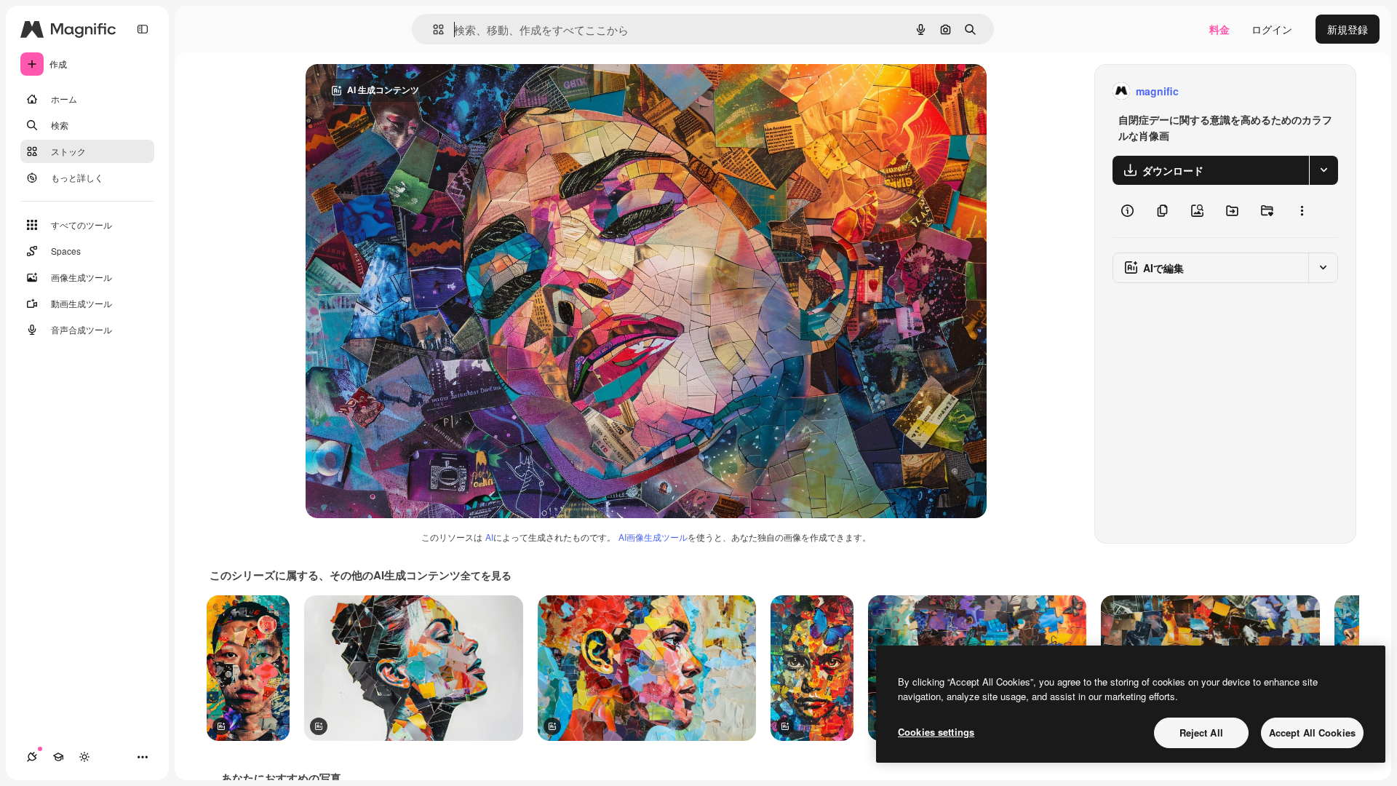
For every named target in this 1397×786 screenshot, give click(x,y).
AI (489, 537)
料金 (1219, 29)
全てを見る (486, 575)
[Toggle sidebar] (142, 29)
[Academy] (58, 757)
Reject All (1201, 732)
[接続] (32, 757)
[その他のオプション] (1301, 211)
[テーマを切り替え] (84, 757)
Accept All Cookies (1312, 732)
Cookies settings (936, 732)
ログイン (1271, 29)
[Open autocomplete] (433, 29)
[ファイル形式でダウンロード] (1323, 170)
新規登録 (1347, 29)
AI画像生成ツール (653, 537)
